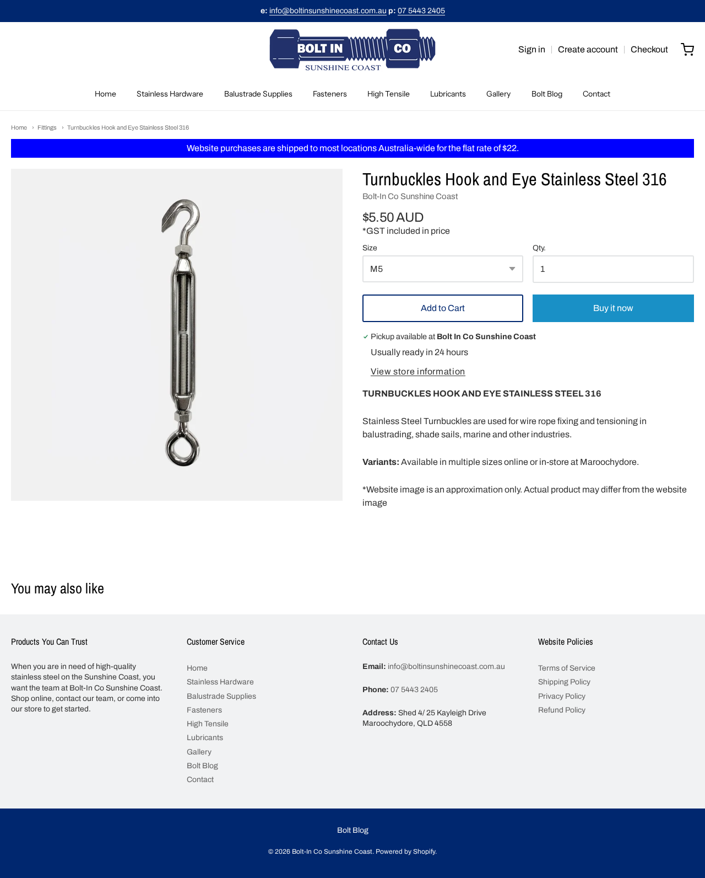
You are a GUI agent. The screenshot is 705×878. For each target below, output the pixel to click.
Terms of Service (566, 668)
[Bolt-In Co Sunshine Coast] (352, 50)
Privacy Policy (561, 696)
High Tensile (388, 94)
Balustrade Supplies (258, 94)
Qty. (539, 248)
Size (369, 248)
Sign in (531, 49)
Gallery (498, 94)
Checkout (649, 49)
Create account (588, 49)
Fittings (47, 127)
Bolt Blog (547, 94)
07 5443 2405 (421, 11)
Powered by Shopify (405, 851)
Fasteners (330, 94)
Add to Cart (443, 308)
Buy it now (613, 308)
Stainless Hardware (170, 94)
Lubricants (448, 94)
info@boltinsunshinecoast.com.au (328, 11)
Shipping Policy (564, 682)
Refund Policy (561, 710)
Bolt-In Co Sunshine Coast (410, 196)
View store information (418, 371)
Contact (596, 94)
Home (105, 94)
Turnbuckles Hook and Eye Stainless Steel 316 (128, 127)
